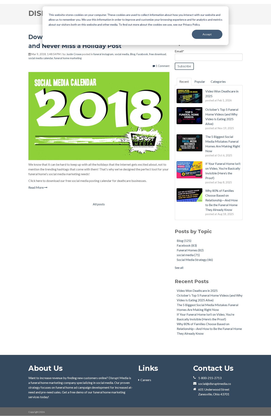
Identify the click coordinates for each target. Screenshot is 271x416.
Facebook (142, 54)
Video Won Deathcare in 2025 (197, 290)
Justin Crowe (73, 54)
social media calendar (40, 58)
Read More (36, 187)
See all (179, 267)
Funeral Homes (190, 250)
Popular (199, 81)
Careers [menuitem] (145, 380)
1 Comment (162, 65)
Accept (207, 34)
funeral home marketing (68, 58)
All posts (99, 204)
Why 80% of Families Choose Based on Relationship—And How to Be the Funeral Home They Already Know (209, 328)
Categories (218, 81)
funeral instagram (103, 54)
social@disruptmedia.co (214, 383)
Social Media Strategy (195, 259)
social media (122, 54)
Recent (184, 81)
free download (157, 54)
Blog (132, 54)
